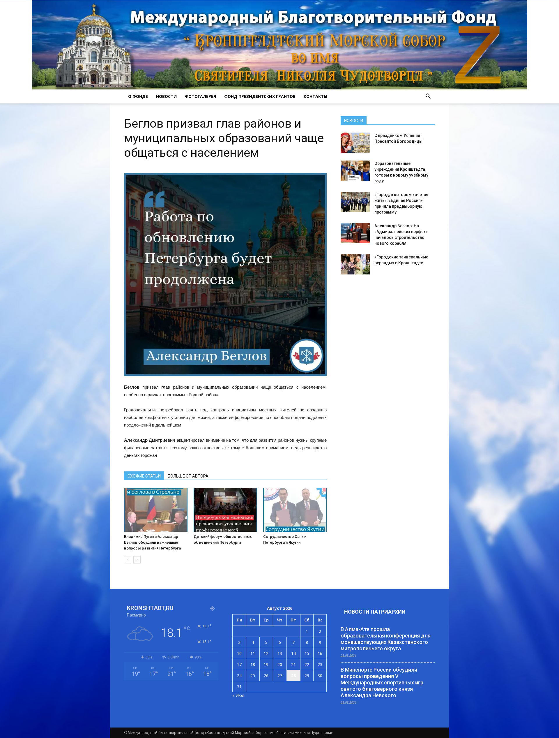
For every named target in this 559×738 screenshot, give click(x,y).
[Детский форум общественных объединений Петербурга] (225, 510)
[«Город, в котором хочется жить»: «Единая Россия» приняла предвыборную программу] (355, 202)
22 (307, 664)
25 (252, 675)
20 (279, 664)
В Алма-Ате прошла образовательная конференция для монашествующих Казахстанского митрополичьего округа (386, 638)
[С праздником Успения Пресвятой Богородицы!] (355, 143)
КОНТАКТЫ (315, 96)
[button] (428, 96)
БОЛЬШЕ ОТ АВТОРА (188, 476)
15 (307, 653)
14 (293, 653)
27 (279, 675)
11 (252, 653)
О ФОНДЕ (138, 96)
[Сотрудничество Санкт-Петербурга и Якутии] (295, 510)
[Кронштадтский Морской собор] (279, 44)
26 (266, 675)
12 (266, 653)
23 (320, 664)
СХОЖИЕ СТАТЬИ (144, 476)
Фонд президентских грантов (260, 96)
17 (239, 664)
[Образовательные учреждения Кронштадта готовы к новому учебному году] (355, 171)
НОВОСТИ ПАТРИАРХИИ (375, 612)
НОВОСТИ (166, 96)
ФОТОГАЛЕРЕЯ (200, 96)
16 (320, 653)
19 (266, 664)
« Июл (238, 695)
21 (293, 664)
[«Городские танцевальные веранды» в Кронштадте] (355, 264)
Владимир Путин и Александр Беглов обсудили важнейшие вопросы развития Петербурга (152, 542)
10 (239, 653)
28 (293, 675)
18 (252, 664)
